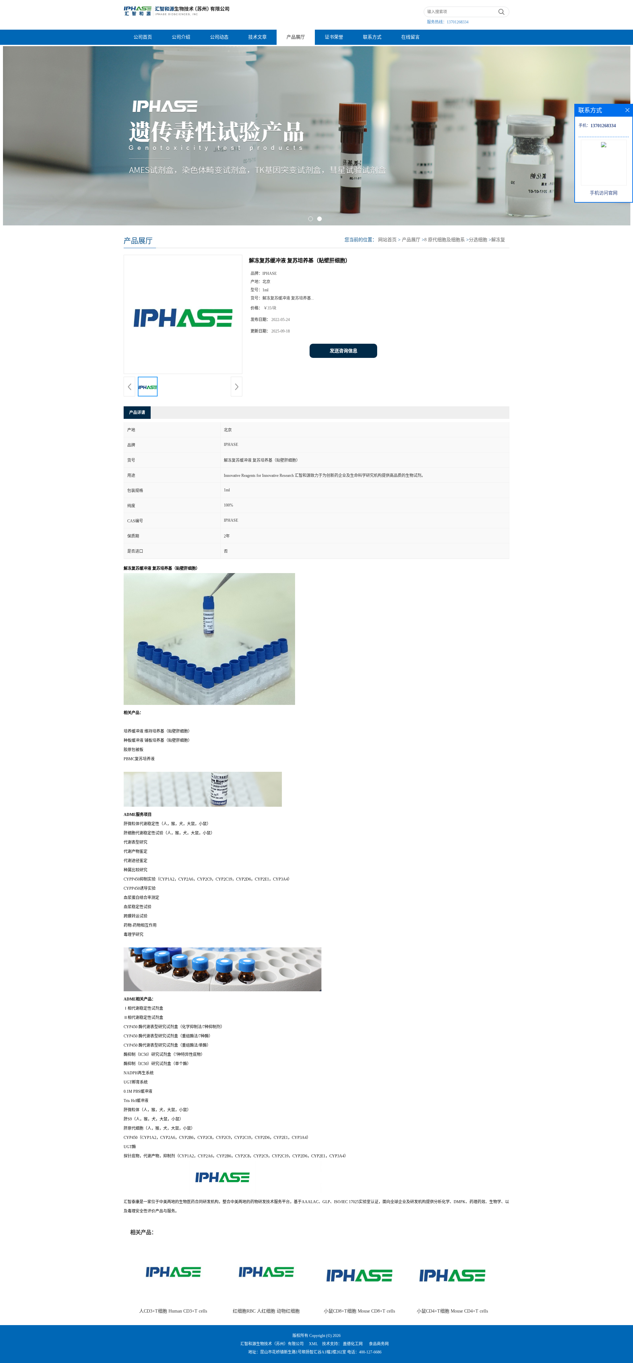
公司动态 (219, 37)
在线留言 (410, 37)
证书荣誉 (334, 37)
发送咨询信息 (343, 350)
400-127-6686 (370, 1352)
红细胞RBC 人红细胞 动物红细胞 (266, 1311)
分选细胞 (478, 239)
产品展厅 (295, 37)
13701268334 (457, 22)
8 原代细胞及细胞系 (444, 239)
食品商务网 (379, 1344)
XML (313, 1344)
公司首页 (143, 37)
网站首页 (387, 239)
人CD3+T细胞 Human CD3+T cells (173, 1311)
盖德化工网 (353, 1344)
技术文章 (257, 37)
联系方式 (372, 37)
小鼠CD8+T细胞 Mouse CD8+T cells (359, 1311)
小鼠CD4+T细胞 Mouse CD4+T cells (452, 1311)
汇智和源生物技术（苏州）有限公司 (272, 1344)
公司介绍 (181, 37)
